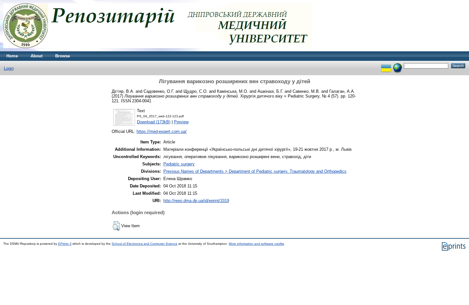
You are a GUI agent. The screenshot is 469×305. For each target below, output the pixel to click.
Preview (181, 122)
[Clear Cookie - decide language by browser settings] (397, 65)
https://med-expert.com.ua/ (162, 131)
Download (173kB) (153, 122)
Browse (62, 56)
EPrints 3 (64, 243)
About (36, 56)
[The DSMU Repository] (157, 49)
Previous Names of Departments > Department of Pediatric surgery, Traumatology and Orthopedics (254, 171)
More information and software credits (256, 243)
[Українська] (386, 65)
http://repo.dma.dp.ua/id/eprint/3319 (196, 200)
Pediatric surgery (179, 164)
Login (9, 68)
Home (12, 56)
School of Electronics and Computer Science (144, 243)
